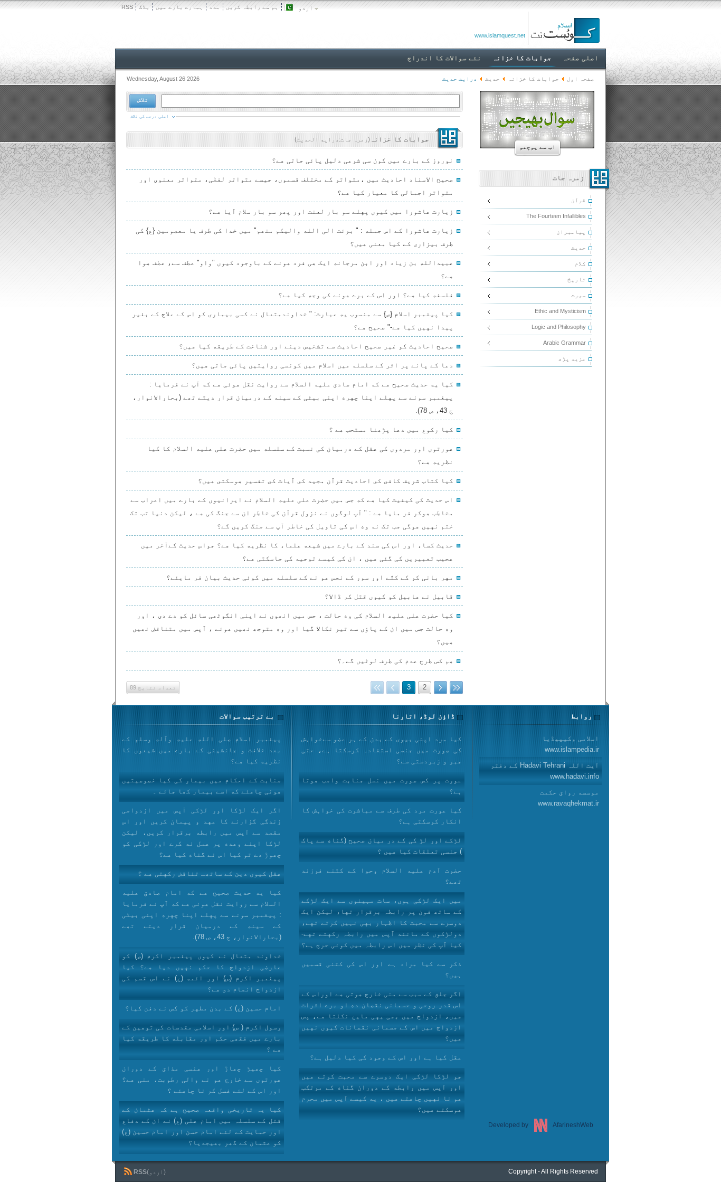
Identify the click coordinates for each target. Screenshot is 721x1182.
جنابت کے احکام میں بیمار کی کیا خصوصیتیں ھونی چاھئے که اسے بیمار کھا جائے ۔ (201, 785)
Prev (440, 687)
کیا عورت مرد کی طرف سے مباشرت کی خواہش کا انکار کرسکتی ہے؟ (381, 815)
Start (456, 687)
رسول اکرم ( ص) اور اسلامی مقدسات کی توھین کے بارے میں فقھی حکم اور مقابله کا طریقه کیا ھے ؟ (201, 1038)
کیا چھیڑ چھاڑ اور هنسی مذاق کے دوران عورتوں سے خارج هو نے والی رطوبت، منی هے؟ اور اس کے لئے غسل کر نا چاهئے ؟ (201, 1079)
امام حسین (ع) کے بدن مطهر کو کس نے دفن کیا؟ (203, 1008)
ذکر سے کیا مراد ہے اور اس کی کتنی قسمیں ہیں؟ (381, 969)
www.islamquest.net (500, 35)
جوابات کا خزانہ (533, 78)
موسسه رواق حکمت (568, 797)
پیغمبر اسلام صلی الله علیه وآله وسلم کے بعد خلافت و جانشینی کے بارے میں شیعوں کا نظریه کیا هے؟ (201, 750)
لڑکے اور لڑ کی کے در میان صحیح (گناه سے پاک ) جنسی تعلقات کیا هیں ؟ (381, 845)
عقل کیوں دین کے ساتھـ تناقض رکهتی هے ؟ (209, 873)
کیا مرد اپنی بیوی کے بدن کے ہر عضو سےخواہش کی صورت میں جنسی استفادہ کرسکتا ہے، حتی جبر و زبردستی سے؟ (381, 750)
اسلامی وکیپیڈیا (570, 743)
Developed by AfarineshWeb (540, 1125)
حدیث (492, 78)
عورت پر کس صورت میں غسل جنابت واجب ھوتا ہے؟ (381, 785)
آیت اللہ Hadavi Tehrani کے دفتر (544, 770)
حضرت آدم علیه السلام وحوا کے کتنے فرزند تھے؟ (381, 875)
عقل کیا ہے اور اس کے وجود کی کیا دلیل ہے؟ (386, 1057)
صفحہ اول (580, 78)
